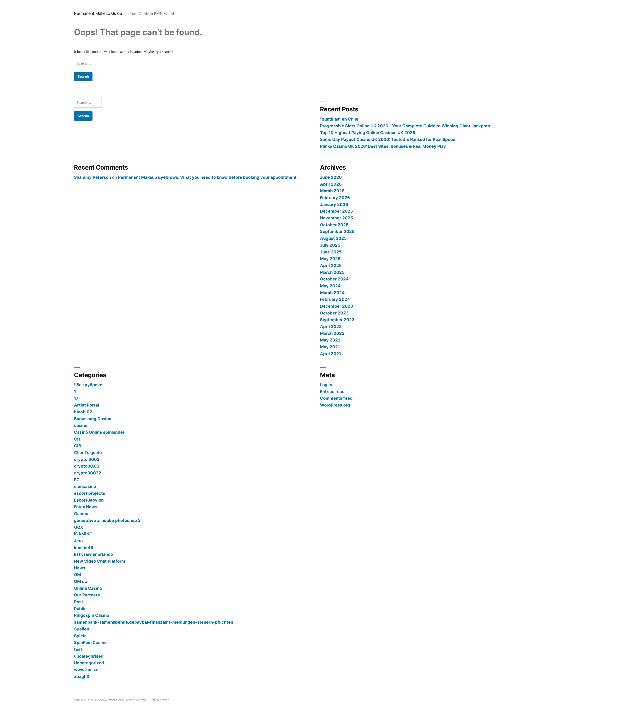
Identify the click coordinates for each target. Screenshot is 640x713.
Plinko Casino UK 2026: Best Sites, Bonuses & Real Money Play (383, 146)
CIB (77, 445)
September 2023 (337, 319)
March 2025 (332, 272)
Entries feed (332, 391)
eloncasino (85, 486)
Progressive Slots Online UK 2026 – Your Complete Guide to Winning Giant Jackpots (405, 125)
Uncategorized (89, 662)
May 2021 (330, 346)
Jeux (79, 540)
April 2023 (331, 326)
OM (77, 574)
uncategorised (89, 656)
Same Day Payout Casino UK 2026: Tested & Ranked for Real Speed (388, 139)
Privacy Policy (160, 699)
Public (80, 608)
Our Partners (87, 594)
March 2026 (332, 190)
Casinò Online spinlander (99, 432)
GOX (78, 527)
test (78, 649)
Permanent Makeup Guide (98, 13)
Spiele (80, 635)
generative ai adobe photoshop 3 (107, 520)
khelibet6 (83, 547)
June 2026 (331, 177)
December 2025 (336, 211)
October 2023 (334, 312)
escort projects (89, 493)
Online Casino (88, 588)
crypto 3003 (87, 459)
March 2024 (332, 292)
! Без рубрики (88, 384)
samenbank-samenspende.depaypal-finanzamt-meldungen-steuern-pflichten (153, 622)
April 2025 (331, 265)
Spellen (81, 628)
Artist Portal (86, 405)
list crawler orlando (93, 554)
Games (81, 513)
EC (77, 479)
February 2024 (335, 299)
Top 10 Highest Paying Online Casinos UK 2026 (367, 132)
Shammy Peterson (92, 177)
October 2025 (334, 224)
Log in (326, 384)
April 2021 (330, 353)
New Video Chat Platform (99, 561)
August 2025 (333, 238)
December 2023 (336, 306)
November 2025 (336, 217)
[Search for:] (320, 63)
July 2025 (330, 245)
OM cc (80, 581)
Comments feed (336, 398)
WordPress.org (335, 405)
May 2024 (330, 285)
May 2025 (330, 258)
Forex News (85, 506)
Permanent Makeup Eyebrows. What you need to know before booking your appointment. (208, 177)
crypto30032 (87, 472)
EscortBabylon (89, 500)
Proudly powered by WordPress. (128, 699)
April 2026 (331, 184)
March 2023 (332, 333)
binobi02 (83, 411)
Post (78, 601)
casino (80, 425)
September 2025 (337, 231)
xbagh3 (81, 676)
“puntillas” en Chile (339, 119)
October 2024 (334, 278)
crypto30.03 (86, 466)
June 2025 (331, 251)
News (79, 567)
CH (77, 439)
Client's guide (88, 452)
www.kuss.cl (87, 669)
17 (76, 398)
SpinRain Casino (90, 642)
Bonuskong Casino (92, 418)
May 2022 (330, 339)
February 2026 (335, 197)
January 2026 (334, 204)
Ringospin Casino (91, 615)
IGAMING (83, 533)
